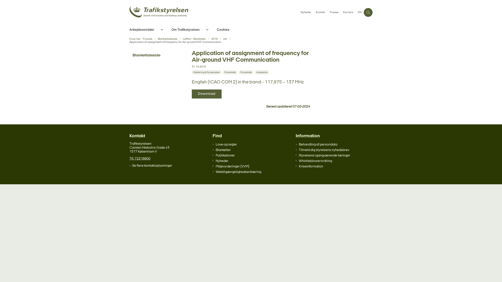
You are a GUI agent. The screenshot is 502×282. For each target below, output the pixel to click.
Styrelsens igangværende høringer (324, 155)
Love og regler (226, 144)
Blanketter (223, 150)
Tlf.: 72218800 (139, 158)
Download (206, 94)
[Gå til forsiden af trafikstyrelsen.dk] (213, 12)
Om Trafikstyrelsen (185, 30)
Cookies (223, 30)
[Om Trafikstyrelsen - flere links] (206, 29)
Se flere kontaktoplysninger (152, 165)
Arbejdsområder (141, 30)
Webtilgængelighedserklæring (238, 172)
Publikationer (225, 155)
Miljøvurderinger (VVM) (232, 166)
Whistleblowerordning (315, 161)
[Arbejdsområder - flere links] (161, 29)
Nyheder (222, 161)
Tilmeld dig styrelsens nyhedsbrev (324, 150)
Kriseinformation (311, 166)
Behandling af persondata (318, 144)
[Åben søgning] (368, 12)
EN (359, 12)
